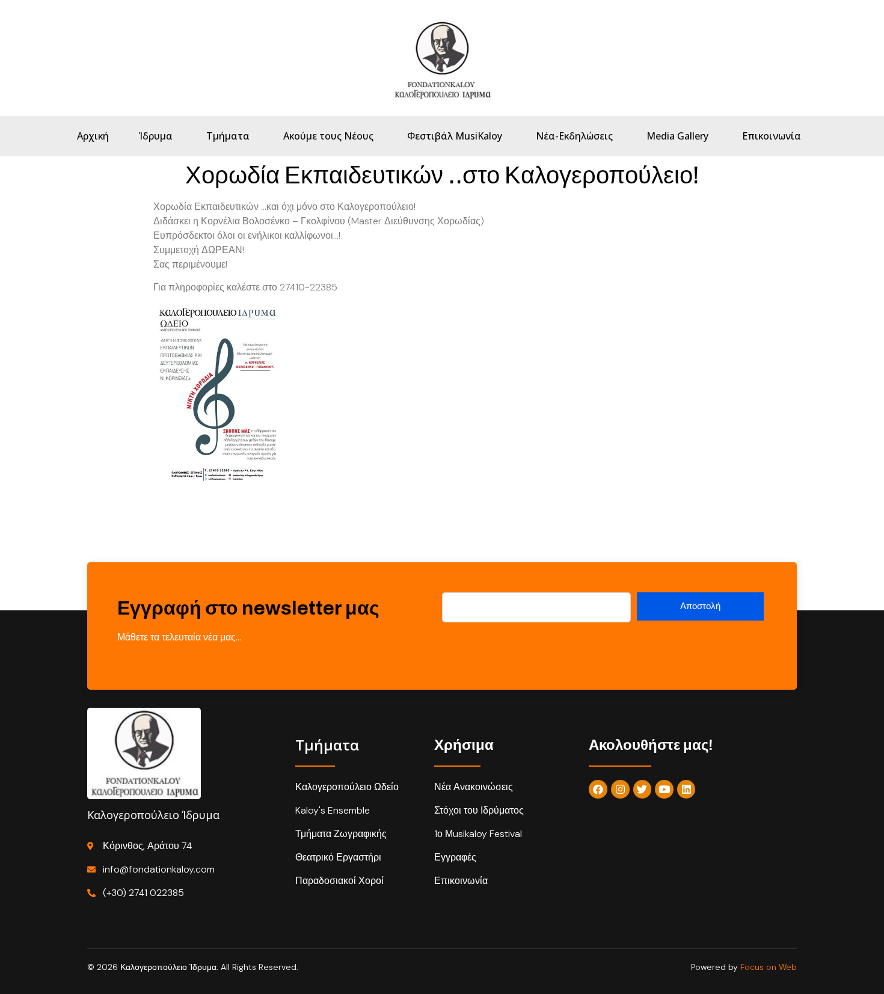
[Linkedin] (686, 789)
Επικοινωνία (771, 136)
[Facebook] (598, 789)
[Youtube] (664, 789)
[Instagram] (620, 789)
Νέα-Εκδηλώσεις (574, 136)
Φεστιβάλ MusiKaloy (454, 136)
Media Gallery (677, 136)
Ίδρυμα (156, 136)
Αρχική (93, 136)
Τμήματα (228, 136)
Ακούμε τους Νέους (328, 136)
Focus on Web (768, 967)
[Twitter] (642, 789)
